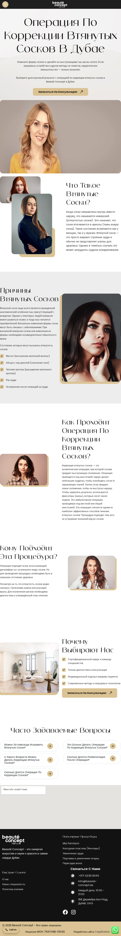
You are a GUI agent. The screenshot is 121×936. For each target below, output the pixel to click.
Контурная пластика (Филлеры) (81, 848)
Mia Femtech (71, 843)
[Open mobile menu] (5, 4)
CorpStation (102, 932)
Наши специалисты (13, 884)
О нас (5, 879)
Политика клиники (12, 889)
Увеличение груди (73, 853)
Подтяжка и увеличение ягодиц (81, 858)
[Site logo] (59, 4)
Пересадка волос (72, 863)
